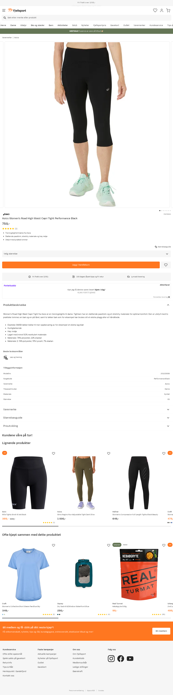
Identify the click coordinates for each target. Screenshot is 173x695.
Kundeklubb (78, 658)
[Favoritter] (155, 10)
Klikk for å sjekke (86, 292)
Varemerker (139, 25)
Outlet (126, 25)
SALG (74, 25)
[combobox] (86, 18)
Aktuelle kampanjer (47, 654)
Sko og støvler (38, 25)
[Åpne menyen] (4, 10)
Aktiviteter (63, 25)
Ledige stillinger (80, 667)
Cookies (101, 690)
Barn (51, 25)
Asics (16, 37)
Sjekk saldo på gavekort (14, 658)
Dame (13, 25)
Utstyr (23, 25)
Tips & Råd (8, 667)
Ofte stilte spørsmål (12, 654)
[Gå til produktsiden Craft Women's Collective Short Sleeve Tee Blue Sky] (28, 574)
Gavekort (114, 25)
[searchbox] (89, 17)
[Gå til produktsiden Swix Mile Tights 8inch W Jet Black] (28, 482)
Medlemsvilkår (80, 662)
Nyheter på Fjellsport (48, 658)
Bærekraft (78, 671)
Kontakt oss (8, 675)
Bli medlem (161, 631)
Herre (3, 25)
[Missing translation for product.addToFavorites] (166, 265)
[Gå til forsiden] (17, 10)
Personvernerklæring (76, 690)
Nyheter (85, 25)
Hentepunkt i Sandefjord (14, 671)
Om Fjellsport (79, 654)
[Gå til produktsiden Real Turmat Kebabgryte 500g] (138, 574)
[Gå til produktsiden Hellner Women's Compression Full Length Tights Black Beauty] (138, 482)
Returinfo (7, 662)
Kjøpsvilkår (91, 690)
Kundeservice (156, 25)
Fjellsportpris (99, 25)
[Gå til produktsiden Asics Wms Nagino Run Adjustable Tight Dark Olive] (83, 482)
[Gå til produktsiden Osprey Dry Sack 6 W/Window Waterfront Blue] (83, 574)
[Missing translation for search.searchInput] (4, 18)
